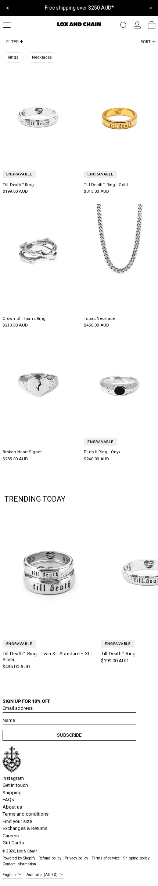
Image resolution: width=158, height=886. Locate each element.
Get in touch (15, 785)
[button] (123, 25)
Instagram (13, 778)
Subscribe (69, 735)
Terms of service (105, 858)
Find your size (17, 821)
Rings (13, 57)
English (10, 874)
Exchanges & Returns (25, 828)
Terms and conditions (26, 814)
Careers (11, 835)
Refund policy (50, 858)
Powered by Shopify (19, 858)
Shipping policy (136, 858)
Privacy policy (76, 858)
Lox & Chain (27, 851)
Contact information (19, 864)
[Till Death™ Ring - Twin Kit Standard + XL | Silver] (49, 573)
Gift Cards (13, 842)
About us (12, 807)
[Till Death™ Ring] (38, 118)
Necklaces (42, 57)
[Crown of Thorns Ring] (38, 252)
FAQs (8, 799)
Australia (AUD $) (42, 874)
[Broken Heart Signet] (38, 385)
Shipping (12, 792)
